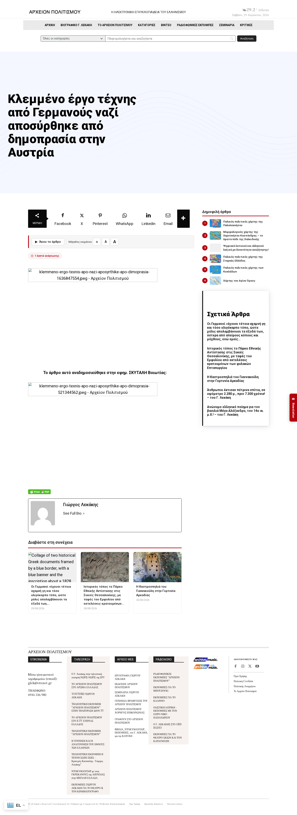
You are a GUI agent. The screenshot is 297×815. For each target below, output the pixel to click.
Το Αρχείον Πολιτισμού (245, 691)
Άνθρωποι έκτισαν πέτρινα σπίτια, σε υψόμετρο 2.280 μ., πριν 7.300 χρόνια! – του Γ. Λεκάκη (236, 394)
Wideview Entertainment (112, 803)
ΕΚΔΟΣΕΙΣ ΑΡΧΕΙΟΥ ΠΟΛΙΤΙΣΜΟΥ (126, 685)
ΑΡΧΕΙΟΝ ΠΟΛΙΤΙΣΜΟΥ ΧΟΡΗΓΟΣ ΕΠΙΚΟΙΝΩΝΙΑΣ (130, 710)
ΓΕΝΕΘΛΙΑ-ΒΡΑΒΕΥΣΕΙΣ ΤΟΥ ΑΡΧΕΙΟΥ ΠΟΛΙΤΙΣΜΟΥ (131, 702)
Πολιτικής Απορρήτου (245, 686)
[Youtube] (257, 666)
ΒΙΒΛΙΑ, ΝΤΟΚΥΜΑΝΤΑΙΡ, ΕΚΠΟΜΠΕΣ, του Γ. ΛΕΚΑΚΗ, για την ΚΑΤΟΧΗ (131, 732)
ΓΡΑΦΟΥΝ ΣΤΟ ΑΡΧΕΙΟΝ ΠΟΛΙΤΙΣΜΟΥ (129, 720)
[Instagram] (242, 666)
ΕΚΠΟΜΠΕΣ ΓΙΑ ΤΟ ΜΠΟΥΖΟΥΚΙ (164, 688)
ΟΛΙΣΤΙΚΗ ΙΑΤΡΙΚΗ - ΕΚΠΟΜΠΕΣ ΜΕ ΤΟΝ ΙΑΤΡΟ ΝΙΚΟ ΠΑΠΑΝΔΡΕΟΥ (165, 712)
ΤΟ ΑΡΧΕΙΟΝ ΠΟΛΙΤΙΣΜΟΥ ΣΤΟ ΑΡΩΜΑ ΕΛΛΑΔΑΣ (87, 685)
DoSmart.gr (77, 803)
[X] (250, 666)
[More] (183, 219)
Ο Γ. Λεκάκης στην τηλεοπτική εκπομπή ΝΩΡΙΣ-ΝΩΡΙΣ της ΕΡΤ (88, 675)
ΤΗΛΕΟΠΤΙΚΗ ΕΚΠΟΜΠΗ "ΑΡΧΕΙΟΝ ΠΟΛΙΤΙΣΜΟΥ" (86, 732)
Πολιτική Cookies (243, 681)
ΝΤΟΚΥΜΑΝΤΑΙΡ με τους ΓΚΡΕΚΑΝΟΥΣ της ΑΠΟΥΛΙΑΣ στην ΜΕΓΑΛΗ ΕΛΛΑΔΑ (88, 774)
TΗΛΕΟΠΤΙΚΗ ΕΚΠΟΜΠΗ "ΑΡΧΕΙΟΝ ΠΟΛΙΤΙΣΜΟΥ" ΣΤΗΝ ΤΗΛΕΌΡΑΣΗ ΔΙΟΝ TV (88, 707)
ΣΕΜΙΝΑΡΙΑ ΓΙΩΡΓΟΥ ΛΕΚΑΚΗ (127, 693)
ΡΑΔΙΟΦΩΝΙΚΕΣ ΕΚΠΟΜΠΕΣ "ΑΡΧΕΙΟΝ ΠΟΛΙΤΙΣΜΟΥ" (166, 677)
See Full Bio (72, 513)
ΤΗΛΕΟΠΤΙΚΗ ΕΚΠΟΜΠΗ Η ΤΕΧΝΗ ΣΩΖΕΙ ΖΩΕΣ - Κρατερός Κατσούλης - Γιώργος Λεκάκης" (87, 759)
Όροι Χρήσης (240, 676)
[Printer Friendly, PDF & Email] (39, 493)
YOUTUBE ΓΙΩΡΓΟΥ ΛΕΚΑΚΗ (83, 695)
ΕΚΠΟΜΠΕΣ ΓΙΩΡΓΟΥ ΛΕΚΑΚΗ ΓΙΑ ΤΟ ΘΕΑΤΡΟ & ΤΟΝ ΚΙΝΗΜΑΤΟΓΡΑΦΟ (87, 788)
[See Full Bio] (83, 513)
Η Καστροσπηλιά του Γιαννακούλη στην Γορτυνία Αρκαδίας (233, 379)
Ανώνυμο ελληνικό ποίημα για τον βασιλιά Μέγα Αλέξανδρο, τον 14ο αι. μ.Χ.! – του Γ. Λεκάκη (235, 411)
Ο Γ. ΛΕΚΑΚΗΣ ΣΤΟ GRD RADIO (167, 725)
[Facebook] (235, 666)
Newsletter (293, 407)
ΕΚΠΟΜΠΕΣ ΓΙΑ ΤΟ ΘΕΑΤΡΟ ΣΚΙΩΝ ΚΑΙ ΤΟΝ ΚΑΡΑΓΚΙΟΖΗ (167, 737)
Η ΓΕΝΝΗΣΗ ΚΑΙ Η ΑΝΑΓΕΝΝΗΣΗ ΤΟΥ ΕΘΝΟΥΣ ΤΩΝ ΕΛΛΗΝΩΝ (88, 744)
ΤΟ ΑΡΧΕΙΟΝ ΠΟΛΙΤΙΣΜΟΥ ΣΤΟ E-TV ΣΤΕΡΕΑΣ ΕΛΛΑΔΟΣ (87, 720)
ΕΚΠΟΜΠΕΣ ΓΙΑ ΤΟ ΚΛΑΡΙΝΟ (164, 698)
